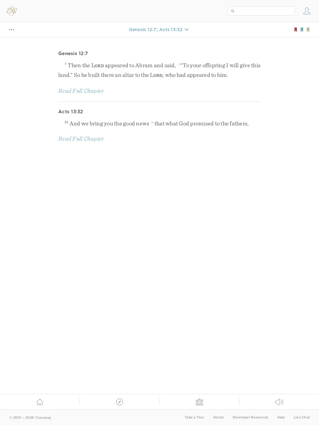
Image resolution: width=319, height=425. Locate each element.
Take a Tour (194, 417)
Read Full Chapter (81, 90)
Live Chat (302, 417)
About (218, 417)
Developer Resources (251, 417)
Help (281, 417)
